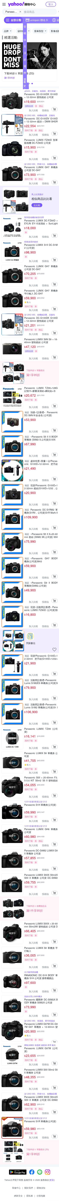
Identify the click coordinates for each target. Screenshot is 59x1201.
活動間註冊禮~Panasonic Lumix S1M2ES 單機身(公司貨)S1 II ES (41, 681)
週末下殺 (25, 66)
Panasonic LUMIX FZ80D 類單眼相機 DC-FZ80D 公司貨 (41, 141)
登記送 (25, 27)
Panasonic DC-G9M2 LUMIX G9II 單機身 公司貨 (41, 852)
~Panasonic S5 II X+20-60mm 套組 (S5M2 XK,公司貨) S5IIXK (41, 535)
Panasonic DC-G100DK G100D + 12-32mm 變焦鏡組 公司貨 (41, 96)
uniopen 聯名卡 (39, 20)
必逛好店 (25, 60)
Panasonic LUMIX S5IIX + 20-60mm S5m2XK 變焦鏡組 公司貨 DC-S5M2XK (41, 925)
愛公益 (25, 80)
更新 (52, 1179)
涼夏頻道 (25, 53)
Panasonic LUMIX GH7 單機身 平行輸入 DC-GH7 (41, 292)
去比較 (36, 205)
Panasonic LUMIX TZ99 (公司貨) (41, 730)
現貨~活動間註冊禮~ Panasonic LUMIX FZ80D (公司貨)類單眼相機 (41, 608)
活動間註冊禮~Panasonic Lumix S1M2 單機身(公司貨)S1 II (41, 706)
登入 (50, 4)
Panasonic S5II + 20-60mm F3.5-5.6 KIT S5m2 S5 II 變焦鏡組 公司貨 (41, 779)
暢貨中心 (25, 34)
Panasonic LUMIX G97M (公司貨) (41, 1050)
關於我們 (28, 1187)
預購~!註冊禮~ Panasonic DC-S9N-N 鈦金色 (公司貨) (41, 414)
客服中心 (16, 1187)
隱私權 (29, 1195)
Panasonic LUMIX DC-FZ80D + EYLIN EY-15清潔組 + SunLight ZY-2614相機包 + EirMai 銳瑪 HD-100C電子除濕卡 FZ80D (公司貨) (41, 222)
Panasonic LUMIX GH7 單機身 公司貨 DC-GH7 (41, 169)
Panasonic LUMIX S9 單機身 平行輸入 (41, 949)
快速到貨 (25, 40)
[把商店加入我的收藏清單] (54, 650)
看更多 (24, 86)
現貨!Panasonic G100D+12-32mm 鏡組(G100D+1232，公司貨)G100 (41, 487)
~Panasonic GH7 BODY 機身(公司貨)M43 (41, 560)
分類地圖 (41, 1195)
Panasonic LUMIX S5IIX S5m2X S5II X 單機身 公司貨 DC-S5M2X (41, 876)
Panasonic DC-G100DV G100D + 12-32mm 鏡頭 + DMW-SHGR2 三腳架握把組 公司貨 (41, 120)
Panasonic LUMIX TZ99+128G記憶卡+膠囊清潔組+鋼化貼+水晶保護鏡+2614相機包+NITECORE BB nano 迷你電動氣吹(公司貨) (41, 389)
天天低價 (25, 47)
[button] (29, 83)
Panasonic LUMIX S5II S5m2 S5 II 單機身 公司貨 (41, 1071)
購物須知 (41, 1187)
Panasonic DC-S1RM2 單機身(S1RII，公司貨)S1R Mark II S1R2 (41, 511)
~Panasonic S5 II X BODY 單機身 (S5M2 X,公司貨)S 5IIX (41, 438)
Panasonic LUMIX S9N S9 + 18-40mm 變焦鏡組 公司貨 (41, 341)
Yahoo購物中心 (22, 4)
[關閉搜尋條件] (20, 11)
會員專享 (25, 73)
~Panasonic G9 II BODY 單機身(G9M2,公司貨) (41, 584)
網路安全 (18, 1195)
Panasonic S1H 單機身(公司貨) (40, 804)
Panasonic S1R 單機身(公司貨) (40, 1121)
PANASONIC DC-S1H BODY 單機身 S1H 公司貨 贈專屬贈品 (41, 977)
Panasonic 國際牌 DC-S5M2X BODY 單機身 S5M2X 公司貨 (41, 1001)
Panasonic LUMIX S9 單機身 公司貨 (41, 755)
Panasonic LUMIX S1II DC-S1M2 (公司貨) (41, 246)
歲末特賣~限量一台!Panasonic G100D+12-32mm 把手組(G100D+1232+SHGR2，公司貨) (41, 462)
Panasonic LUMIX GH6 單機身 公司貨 (41, 831)
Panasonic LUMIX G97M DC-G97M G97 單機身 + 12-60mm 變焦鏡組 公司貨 (41, 1025)
